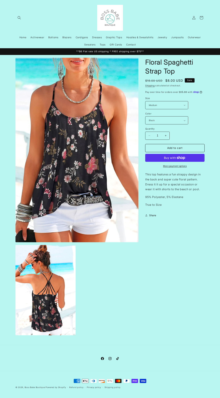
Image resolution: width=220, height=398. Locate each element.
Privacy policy (94, 387)
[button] (19, 18)
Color (148, 113)
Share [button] (152, 215)
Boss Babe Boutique (35, 387)
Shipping (150, 85)
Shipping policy (112, 387)
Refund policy (76, 387)
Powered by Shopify (56, 387)
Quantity (150, 128)
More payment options (175, 166)
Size (147, 98)
